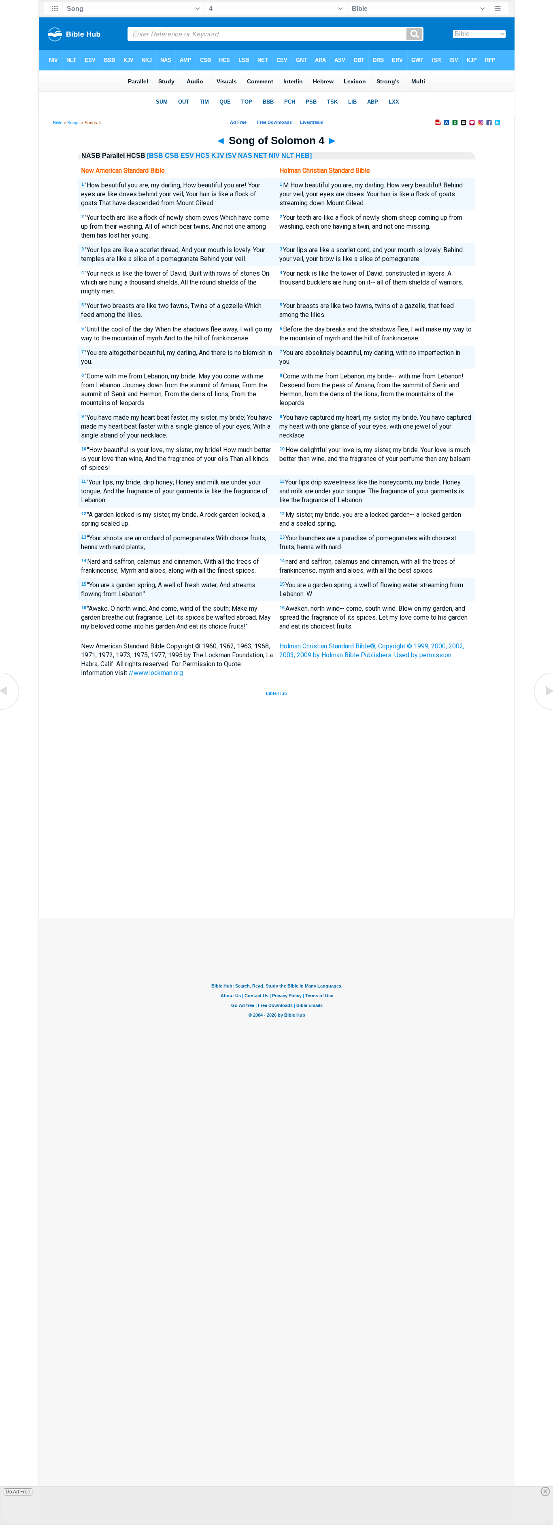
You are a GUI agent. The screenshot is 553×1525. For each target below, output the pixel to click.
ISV (231, 155)
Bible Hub (276, 693)
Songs (73, 122)
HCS (203, 155)
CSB (172, 155)
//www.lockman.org (156, 673)
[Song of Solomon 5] (543, 709)
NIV (274, 155)
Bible (57, 122)
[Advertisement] (276, 858)
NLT (287, 155)
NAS (245, 155)
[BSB (155, 155)
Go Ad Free (18, 1492)
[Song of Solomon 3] (10, 709)
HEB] (304, 155)
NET (260, 155)
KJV (217, 155)
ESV (187, 155)
